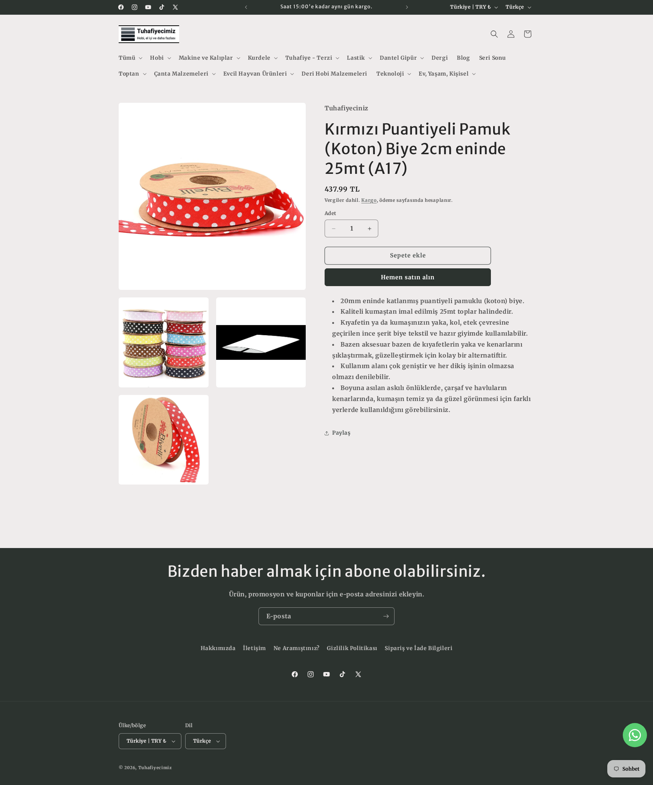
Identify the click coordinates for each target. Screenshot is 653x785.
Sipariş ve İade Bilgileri (418, 648)
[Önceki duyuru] (246, 7)
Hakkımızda (218, 648)
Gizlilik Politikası (352, 648)
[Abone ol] (386, 616)
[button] (129, 58)
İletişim (254, 648)
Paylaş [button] (341, 432)
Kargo (369, 200)
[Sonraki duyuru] (407, 7)
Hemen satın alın (408, 277)
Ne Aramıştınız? (297, 648)
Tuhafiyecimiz (155, 767)
